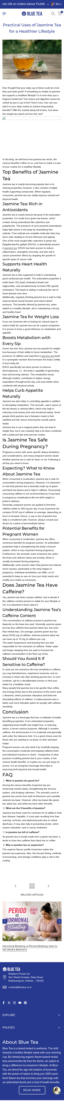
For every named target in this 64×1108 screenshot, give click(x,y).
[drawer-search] (53, 14)
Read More (32, 1090)
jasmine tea (10, 248)
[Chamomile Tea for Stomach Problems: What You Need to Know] (15, 886)
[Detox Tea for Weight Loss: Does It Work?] (48, 886)
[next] (59, 921)
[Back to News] (32, 886)
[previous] (4, 921)
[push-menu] (4, 13)
